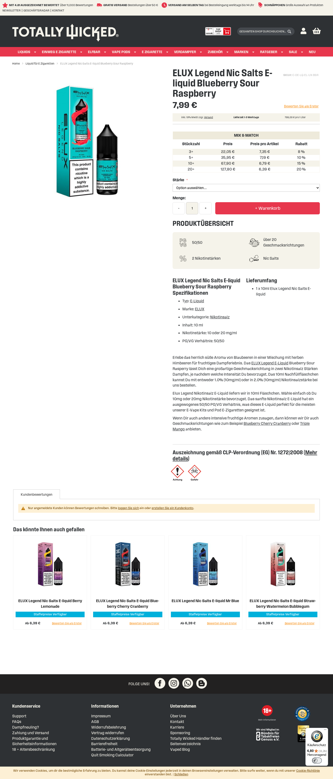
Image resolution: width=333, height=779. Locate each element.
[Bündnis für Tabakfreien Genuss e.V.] (267, 734)
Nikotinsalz (220, 317)
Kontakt (58, 10)
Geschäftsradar (36, 10)
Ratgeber (268, 52)
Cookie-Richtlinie (308, 770)
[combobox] (265, 31)
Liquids (24, 52)
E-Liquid (197, 301)
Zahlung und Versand (30, 733)
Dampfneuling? (25, 727)
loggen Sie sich (128, 508)
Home (16, 63)
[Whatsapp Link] (187, 683)
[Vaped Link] (201, 683)
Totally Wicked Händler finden (196, 738)
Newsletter (11, 10)
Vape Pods (121, 52)
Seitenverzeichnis (185, 744)
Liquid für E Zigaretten (40, 63)
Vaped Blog (180, 749)
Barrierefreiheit (104, 744)
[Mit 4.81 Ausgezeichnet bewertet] (5, 5)
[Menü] (325, 731)
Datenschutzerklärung (110, 738)
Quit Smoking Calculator (112, 755)
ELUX (199, 309)
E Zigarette (152, 52)
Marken (241, 52)
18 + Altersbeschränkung (33, 749)
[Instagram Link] (173, 683)
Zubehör (215, 52)
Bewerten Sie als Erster (301, 106)
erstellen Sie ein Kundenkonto (172, 508)
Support (19, 716)
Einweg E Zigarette (59, 52)
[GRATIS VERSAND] (100, 5)
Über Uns (178, 716)
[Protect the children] (303, 714)
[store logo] (65, 31)
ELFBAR (94, 52)
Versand (208, 117)
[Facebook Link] (160, 683)
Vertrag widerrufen (107, 733)
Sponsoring (180, 733)
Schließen (181, 774)
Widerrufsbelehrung (108, 727)
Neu (312, 52)
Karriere (177, 727)
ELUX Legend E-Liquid (269, 363)
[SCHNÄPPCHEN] (261, 5)
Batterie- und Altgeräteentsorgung (121, 749)
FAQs (16, 722)
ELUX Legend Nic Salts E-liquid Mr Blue (205, 601)
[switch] (317, 760)
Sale (293, 52)
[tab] (36, 494)
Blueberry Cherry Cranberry (267, 423)
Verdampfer (185, 52)
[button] (303, 31)
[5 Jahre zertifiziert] (303, 733)
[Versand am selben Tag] (165, 5)
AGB (95, 722)
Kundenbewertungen (36, 494)
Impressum (101, 716)
